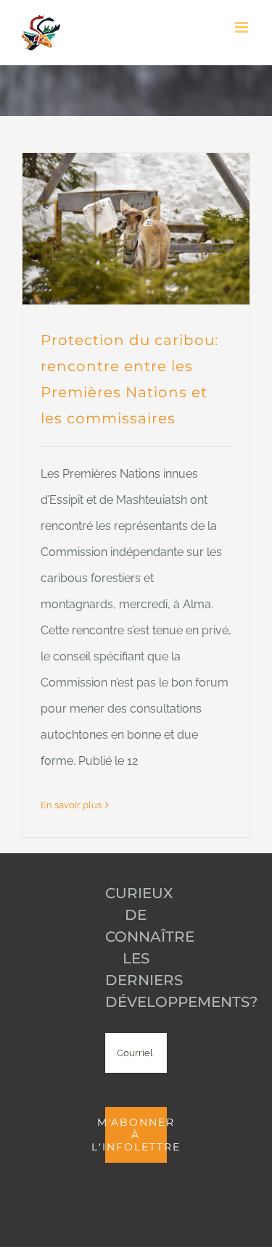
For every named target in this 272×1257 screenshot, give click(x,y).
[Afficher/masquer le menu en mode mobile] (242, 27)
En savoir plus (71, 805)
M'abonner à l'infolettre (136, 1134)
